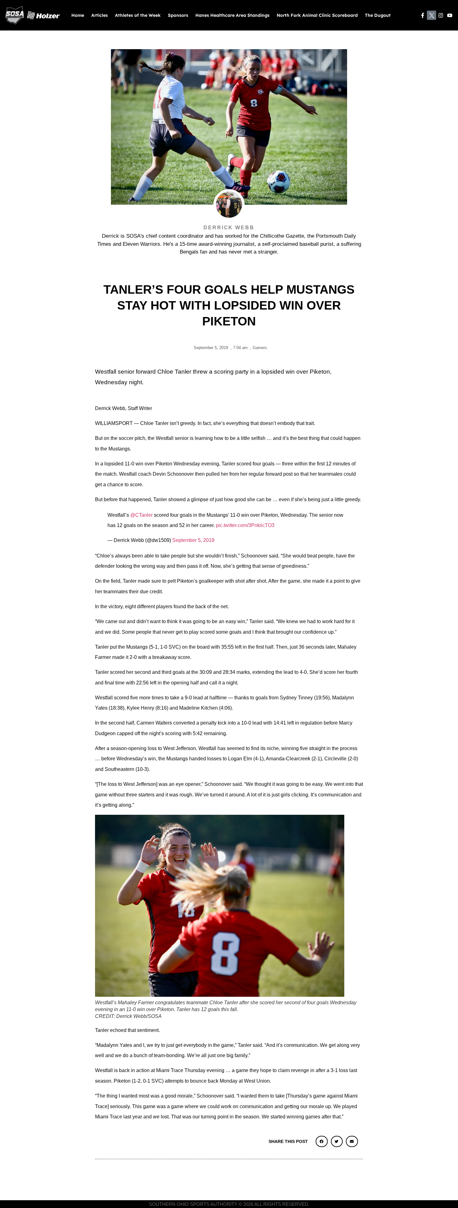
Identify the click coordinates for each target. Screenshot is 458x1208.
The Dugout (378, 15)
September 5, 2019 (193, 540)
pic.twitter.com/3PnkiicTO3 (245, 525)
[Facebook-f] (422, 15)
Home (77, 15)
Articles (99, 15)
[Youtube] (450, 15)
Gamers (260, 347)
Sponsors (178, 15)
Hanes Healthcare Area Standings (232, 15)
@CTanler (141, 515)
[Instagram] (441, 15)
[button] (321, 1141)
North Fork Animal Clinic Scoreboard (317, 15)
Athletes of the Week (138, 15)
